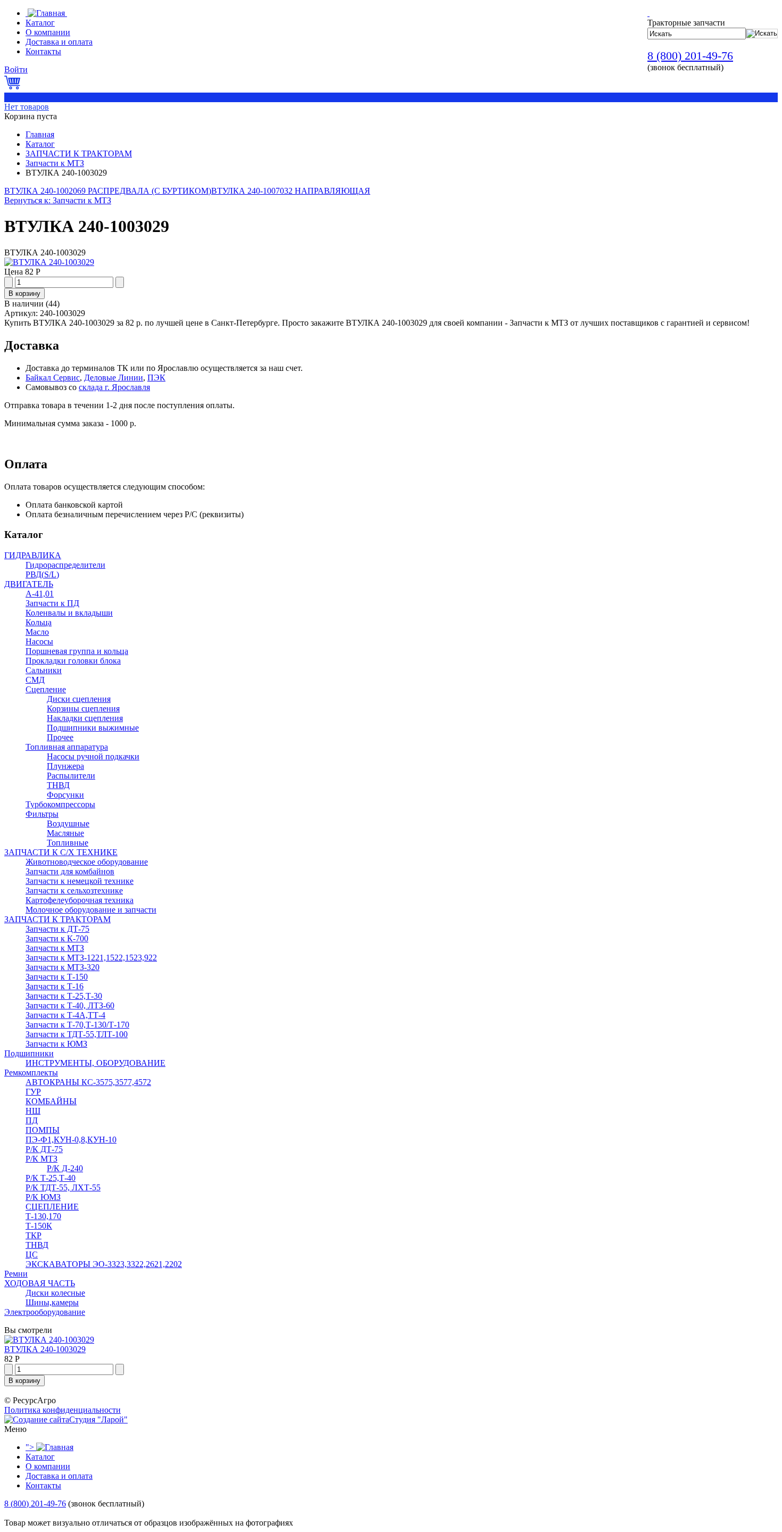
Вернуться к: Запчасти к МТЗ (57, 200)
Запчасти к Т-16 (55, 986)
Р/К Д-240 (65, 1168)
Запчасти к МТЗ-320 (62, 967)
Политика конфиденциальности (62, 1409)
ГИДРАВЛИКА (32, 555)
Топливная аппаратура (67, 746)
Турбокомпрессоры (60, 804)
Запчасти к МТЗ (55, 163)
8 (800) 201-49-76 (690, 55)
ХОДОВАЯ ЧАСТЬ (39, 1283)
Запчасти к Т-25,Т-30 (64, 995)
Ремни (16, 1273)
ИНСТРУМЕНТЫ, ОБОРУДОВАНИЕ (95, 1062)
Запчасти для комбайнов (70, 871)
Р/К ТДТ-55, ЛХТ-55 (63, 1187)
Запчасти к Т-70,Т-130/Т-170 (77, 1024)
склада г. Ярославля (114, 387)
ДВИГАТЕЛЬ (28, 584)
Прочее (60, 737)
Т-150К (39, 1225)
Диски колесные (55, 1292)
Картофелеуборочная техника (80, 900)
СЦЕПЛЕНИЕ (52, 1206)
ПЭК (156, 377)
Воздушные (68, 823)
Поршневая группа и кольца (77, 651)
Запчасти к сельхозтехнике (74, 890)
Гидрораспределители (65, 564)
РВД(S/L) (42, 574)
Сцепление (46, 689)
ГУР (33, 1091)
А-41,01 (40, 593)
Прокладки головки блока (73, 660)
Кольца (39, 622)
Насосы (39, 641)
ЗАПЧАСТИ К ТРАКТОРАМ (79, 153)
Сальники (44, 670)
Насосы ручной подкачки (93, 756)
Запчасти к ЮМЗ (56, 1043)
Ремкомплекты (31, 1072)
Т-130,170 (43, 1216)
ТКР (33, 1235)
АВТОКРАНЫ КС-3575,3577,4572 (88, 1082)
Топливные (67, 842)
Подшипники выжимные (93, 727)
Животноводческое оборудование (87, 861)
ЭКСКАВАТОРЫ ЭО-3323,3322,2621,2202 (104, 1264)
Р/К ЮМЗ (43, 1197)
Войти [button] (16, 69)
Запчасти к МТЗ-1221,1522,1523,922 (91, 957)
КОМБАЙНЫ (51, 1101)
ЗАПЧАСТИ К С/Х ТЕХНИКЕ (61, 852)
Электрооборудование (44, 1311)
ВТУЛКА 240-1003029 (45, 1349)
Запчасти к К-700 (57, 938)
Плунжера (65, 766)
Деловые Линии (113, 377)
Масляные (65, 833)
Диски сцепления (79, 698)
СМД (35, 679)
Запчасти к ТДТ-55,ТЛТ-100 (77, 1034)
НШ (33, 1110)
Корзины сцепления (83, 708)
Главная (40, 134)
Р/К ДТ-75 (44, 1149)
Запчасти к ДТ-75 (57, 928)
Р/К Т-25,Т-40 (51, 1177)
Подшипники (29, 1053)
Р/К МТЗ (41, 1158)
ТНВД (58, 785)
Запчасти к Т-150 (57, 976)
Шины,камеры (52, 1302)
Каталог (40, 143)
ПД (32, 1120)
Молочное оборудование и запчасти (91, 909)
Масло (37, 631)
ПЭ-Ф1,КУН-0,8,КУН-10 (71, 1139)
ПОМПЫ (43, 1129)
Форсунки (65, 794)
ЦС (32, 1254)
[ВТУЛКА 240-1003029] (49, 262)
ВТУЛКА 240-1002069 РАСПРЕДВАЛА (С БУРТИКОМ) (107, 190)
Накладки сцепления (85, 718)
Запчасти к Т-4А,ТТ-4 (65, 1015)
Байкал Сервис (53, 377)
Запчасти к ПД (52, 603)
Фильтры (42, 813)
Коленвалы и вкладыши (69, 612)
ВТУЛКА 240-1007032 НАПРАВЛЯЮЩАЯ (290, 190)
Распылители (71, 775)
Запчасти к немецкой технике (80, 880)
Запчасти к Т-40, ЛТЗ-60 (70, 1005)
